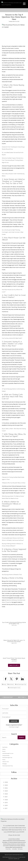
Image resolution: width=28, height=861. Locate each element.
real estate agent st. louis (14, 687)
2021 (6, 797)
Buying (4, 684)
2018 (6, 805)
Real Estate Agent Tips (21, 684)
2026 (6, 782)
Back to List (14, 665)
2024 (6, 788)
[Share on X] (11, 679)
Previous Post (8, 697)
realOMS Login (17, 858)
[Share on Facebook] (6, 679)
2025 (6, 785)
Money (3, 759)
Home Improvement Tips (7, 765)
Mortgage (4, 763)
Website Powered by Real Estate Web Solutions (14, 854)
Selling (3, 749)
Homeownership (5, 755)
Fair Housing (20, 849)
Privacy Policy (8, 849)
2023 (6, 791)
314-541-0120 (16, 835)
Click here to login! (14, 727)
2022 (6, 794)
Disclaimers (11, 858)
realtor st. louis (5, 761)
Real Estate (11, 684)
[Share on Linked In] (22, 679)
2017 (6, 808)
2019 (6, 802)
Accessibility (14, 849)
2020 (6, 800)
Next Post (21, 697)
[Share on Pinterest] (17, 679)
